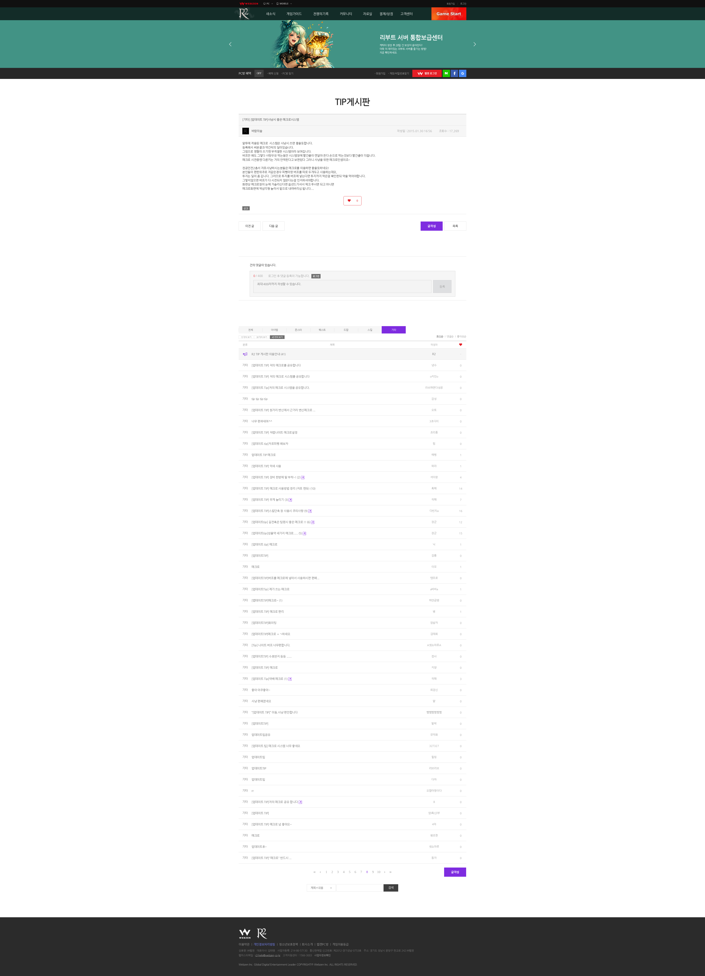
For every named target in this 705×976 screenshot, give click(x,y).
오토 (433, 409)
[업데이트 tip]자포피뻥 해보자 (270, 443)
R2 (244, 13)
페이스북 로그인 (454, 73)
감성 (433, 398)
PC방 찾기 (288, 73)
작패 (433, 499)
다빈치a (434, 510)
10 (378, 872)
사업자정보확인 (322, 955)
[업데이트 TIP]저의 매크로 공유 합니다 (275, 802)
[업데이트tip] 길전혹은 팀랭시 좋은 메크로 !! (281, 522)
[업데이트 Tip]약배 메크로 (270, 679)
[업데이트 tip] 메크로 (264, 544)
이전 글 (249, 226)
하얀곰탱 (434, 600)
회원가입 (451, 3)
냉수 (433, 365)
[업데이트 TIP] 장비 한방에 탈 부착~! (276, 477)
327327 (434, 745)
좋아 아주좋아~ (261, 690)
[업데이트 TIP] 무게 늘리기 (270, 499)
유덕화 (434, 734)
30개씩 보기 (261, 337)
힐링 (433, 757)
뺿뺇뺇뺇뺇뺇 (434, 712)
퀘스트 (322, 329)
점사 (433, 656)
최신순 (439, 336)
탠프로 (434, 577)
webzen (249, 3)
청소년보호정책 (288, 944)
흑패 (433, 488)
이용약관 (244, 944)
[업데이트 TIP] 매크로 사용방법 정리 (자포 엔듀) (283, 488)
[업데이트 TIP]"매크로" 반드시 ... (272, 858)
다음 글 (273, 226)
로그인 (463, 3)
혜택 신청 (273, 73)
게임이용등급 (340, 944)
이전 (230, 44)
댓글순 (450, 336)
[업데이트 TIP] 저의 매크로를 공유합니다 (276, 365)
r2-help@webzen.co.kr (267, 955)
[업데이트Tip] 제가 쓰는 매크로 (270, 589)
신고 (246, 208)
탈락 (433, 723)
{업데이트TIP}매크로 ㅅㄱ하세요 (271, 634)
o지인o (434, 376)
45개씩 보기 (277, 337)
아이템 (274, 329)
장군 (433, 521)
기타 (393, 329)
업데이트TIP (259, 768)
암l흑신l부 (434, 812)
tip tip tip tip (260, 399)
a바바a (434, 589)
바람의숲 (257, 131)
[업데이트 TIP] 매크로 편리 (268, 611)
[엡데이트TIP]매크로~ (267, 600)
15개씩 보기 (246, 337)
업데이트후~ (259, 846)
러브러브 (434, 768)
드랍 (346, 329)
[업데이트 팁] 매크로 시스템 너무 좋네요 (276, 746)
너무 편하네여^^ (262, 421)
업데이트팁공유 (261, 734)
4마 (434, 824)
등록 (442, 286)
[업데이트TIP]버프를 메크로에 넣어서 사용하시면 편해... (285, 578)
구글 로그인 (462, 73)
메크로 (256, 567)
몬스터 (298, 329)
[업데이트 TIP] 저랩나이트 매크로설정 (274, 432)
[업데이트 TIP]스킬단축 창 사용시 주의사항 (280, 511)
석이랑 (434, 477)
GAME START (448, 13)
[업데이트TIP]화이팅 (264, 623)
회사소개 (307, 944)
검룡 (433, 555)
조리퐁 (434, 432)
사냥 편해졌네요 (261, 701)
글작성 (432, 226)
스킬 (370, 329)
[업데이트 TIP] (260, 813)
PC (268, 3)
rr (253, 790)
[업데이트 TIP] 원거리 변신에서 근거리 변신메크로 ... (283, 410)
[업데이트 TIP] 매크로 (265, 667)
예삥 (433, 454)
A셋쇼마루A (434, 645)
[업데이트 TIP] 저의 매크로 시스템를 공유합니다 (281, 376)
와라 (433, 465)
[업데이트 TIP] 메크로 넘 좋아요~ (272, 824)
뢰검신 (434, 689)
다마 (433, 779)
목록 (455, 226)
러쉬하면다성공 (434, 387)
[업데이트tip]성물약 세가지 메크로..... (277, 533)
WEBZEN (245, 933)
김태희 (434, 633)
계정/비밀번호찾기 (399, 73)
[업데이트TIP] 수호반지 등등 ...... (272, 656)
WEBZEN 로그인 (427, 73)
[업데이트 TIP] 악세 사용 (266, 466)
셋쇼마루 (434, 846)
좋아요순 (461, 336)
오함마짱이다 (434, 790)
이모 (433, 566)
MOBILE (284, 3)
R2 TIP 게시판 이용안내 (269, 354)
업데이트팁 (258, 757)
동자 (433, 857)
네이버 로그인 (446, 73)
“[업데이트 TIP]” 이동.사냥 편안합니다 (275, 712)
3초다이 (434, 421)
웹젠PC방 (322, 944)
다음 (475, 44)
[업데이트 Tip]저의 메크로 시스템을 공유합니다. (281, 387)
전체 (250, 329)
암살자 (434, 622)
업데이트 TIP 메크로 (264, 455)
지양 (433, 667)
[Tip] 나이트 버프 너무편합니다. (271, 645)
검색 (391, 887)
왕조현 (434, 835)
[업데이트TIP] (260, 555)
